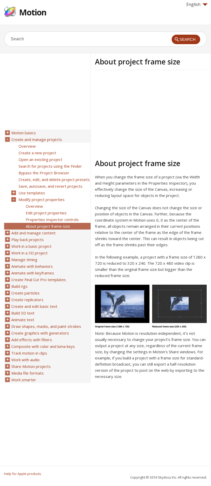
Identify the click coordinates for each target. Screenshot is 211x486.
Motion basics (23, 132)
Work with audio (25, 359)
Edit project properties (46, 212)
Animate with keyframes (32, 272)
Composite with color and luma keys (43, 346)
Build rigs (19, 286)
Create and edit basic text (34, 306)
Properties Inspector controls (52, 219)
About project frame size (48, 226)
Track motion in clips (29, 353)
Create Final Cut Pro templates (38, 279)
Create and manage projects (36, 139)
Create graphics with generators (40, 333)
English (193, 4)
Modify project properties (42, 199)
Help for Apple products (22, 473)
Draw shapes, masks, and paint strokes (46, 326)
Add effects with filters (31, 339)
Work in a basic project (31, 246)
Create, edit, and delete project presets (54, 179)
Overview (27, 146)
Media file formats (27, 373)
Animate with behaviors (32, 266)
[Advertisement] (138, 114)
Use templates (32, 192)
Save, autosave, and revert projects (50, 186)
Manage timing (24, 259)
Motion (32, 12)
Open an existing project (40, 159)
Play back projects (27, 239)
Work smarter (23, 379)
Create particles (25, 293)
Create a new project (37, 152)
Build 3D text (22, 313)
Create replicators (27, 299)
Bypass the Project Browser (44, 172)
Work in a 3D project (29, 252)
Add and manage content (33, 232)
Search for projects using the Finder (50, 166)
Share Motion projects (31, 366)
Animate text (22, 319)
